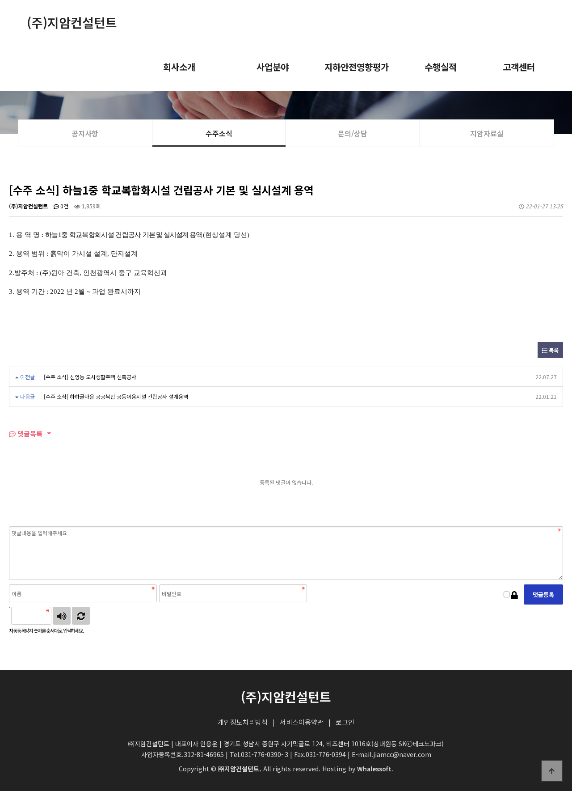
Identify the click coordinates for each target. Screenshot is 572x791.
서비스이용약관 (302, 722)
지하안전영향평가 (356, 66)
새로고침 (81, 616)
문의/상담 (352, 133)
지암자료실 (487, 133)
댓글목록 (29, 433)
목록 (553, 350)
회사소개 (179, 66)
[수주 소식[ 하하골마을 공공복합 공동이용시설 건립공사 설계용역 (116, 396)
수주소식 (219, 133)
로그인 (345, 722)
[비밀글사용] (514, 595)
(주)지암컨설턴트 (72, 22)
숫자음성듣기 (62, 616)
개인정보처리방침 (243, 722)
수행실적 (441, 66)
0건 (63, 206)
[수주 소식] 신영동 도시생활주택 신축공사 (90, 377)
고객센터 (519, 66)
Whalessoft (374, 768)
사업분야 (273, 66)
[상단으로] (552, 771)
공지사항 (85, 133)
